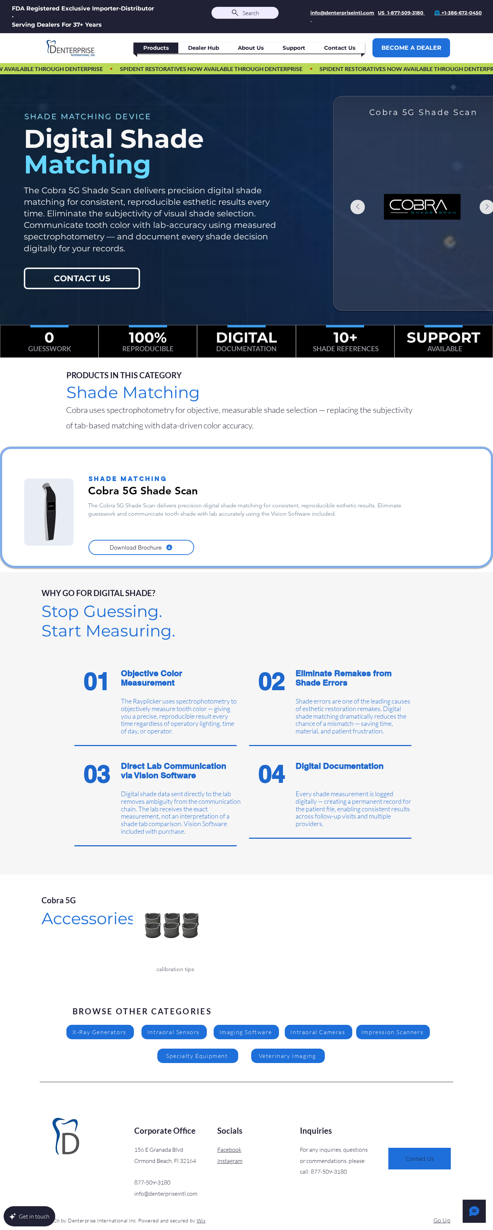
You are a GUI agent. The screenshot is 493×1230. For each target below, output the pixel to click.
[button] (175, 937)
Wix (201, 1220)
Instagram (230, 1160)
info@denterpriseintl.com (165, 1193)
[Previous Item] (357, 207)
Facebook (229, 1149)
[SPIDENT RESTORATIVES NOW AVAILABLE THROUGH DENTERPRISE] (246, 68)
